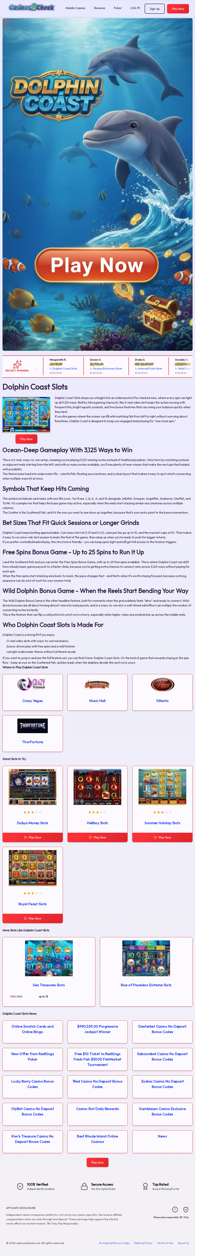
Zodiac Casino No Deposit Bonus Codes (162, 1084)
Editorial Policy (143, 1243)
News (162, 1136)
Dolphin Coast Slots (53, 368)
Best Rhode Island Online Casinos (97, 1139)
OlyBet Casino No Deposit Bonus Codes (32, 1111)
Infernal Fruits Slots (138, 368)
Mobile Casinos (75, 8)
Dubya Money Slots (32, 823)
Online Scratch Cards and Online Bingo (33, 1029)
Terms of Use (165, 1243)
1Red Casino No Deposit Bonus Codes (98, 1084)
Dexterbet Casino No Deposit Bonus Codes (162, 1029)
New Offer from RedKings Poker (32, 1056)
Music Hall (97, 700)
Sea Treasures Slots (49, 985)
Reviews (99, 8)
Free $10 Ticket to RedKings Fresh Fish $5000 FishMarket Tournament (97, 1059)
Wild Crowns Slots (177, 368)
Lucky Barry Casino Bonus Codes (32, 1084)
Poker (118, 8)
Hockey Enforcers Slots (95, 368)
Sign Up (155, 9)
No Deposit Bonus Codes (114, 1243)
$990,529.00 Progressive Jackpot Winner (97, 1029)
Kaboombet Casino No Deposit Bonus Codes (162, 1056)
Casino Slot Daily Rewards (97, 1109)
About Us (183, 1243)
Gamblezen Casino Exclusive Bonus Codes (162, 1111)
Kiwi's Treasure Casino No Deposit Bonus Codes (33, 1139)
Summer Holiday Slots (162, 823)
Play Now (178, 9)
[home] (32, 14)
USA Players (138, 8)
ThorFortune (32, 742)
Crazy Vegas (32, 700)
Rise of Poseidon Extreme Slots (146, 985)
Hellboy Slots (97, 823)
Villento (162, 700)
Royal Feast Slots (33, 904)
